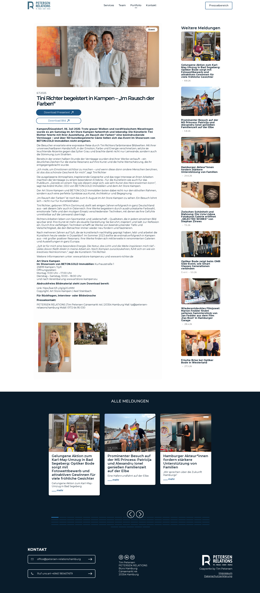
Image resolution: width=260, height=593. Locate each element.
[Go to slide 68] (110, 524)
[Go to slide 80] (205, 524)
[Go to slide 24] (78, 519)
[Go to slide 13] (150, 517)
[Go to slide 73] (150, 524)
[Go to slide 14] (158, 517)
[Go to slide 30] (126, 519)
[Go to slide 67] (102, 524)
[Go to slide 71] (134, 524)
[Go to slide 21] (55, 519)
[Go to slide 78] (189, 524)
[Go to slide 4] (78, 517)
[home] (39, 5)
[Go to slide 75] (166, 524)
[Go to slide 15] (166, 517)
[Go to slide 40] (205, 519)
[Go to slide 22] (63, 519)
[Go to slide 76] (174, 524)
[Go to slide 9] (118, 517)
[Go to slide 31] (134, 519)
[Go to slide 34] (158, 519)
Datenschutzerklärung (218, 576)
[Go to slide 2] (63, 517)
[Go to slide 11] (134, 517)
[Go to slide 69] (118, 524)
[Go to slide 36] (174, 519)
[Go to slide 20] (205, 517)
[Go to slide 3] (70, 517)
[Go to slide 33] (150, 519)
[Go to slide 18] (189, 517)
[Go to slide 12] (142, 517)
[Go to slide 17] (182, 517)
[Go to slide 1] (55, 517)
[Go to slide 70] (126, 524)
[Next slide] (140, 514)
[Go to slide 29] (118, 519)
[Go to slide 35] (166, 519)
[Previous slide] (131, 514)
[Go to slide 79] (197, 524)
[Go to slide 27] (102, 519)
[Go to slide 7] (102, 517)
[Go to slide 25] (86, 519)
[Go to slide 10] (126, 517)
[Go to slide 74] (158, 524)
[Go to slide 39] (197, 519)
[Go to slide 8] (110, 517)
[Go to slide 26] (94, 519)
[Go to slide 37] (182, 519)
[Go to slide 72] (142, 524)
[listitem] (74, 460)
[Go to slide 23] (70, 519)
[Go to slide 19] (197, 517)
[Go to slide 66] (94, 524)
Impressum (225, 573)
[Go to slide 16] (174, 517)
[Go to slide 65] (86, 524)
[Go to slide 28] (110, 519)
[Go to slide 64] (78, 524)
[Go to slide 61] (55, 524)
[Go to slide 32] (142, 519)
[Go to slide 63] (70, 524)
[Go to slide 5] (86, 517)
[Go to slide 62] (63, 524)
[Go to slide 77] (182, 524)
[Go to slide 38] (189, 519)
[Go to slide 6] (94, 517)
